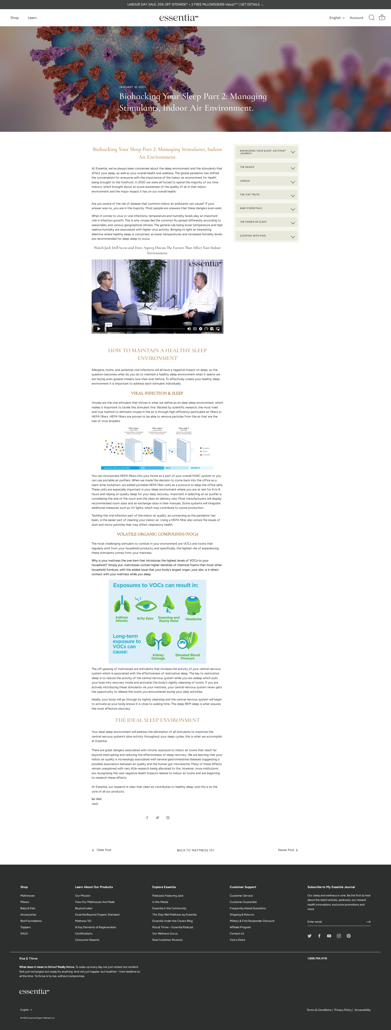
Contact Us (237, 933)
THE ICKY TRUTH (249, 194)
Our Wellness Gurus (165, 933)
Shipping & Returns (242, 914)
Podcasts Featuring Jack (167, 895)
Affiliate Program (240, 927)
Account (356, 18)
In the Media (160, 902)
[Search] (371, 17)
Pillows (24, 902)
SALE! (24, 933)
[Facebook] (319, 936)
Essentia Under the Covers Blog (172, 921)
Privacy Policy (343, 1010)
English (335, 18)
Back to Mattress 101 (195, 850)
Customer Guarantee (243, 902)
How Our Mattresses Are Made (95, 902)
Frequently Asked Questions (248, 908)
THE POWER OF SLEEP (253, 221)
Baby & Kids (27, 908)
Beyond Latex (83, 908)
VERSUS (245, 180)
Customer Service (241, 895)
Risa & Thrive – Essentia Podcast (172, 927)
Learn (32, 18)
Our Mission (82, 895)
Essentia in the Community (169, 908)
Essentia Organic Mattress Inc (41, 1018)
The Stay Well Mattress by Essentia (174, 914)
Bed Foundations (31, 921)
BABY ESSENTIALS (251, 208)
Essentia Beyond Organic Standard (97, 914)
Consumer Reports (87, 940)
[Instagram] (339, 936)
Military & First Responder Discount (252, 921)
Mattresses (27, 895)
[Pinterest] (349, 936)
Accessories (28, 914)
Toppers (25, 927)
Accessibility (363, 1010)
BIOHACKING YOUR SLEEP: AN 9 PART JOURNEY (263, 152)
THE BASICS (247, 167)
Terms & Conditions (319, 1010)
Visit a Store (237, 940)
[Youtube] (329, 936)
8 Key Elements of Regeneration (95, 927)
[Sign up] (369, 922)
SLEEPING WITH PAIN (253, 235)
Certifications (83, 933)
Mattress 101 (83, 921)
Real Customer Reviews (167, 940)
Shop (14, 18)
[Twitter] (310, 936)
